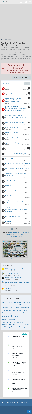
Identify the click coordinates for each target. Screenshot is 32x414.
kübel (7, 310)
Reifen (18, 313)
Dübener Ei (4, 305)
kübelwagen (12, 310)
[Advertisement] (16, 21)
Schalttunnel (24, 313)
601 (3, 302)
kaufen (18, 307)
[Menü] (29, 2)
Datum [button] (7, 84)
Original (25, 310)
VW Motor (27, 324)
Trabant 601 (12, 319)
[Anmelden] (25, 2)
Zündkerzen (8, 288)
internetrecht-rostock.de (20, 234)
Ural (9, 324)
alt (12, 302)
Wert (12, 327)
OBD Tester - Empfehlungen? (13, 273)
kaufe (14, 307)
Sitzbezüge (4, 316)
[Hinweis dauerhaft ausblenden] (29, 65)
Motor (19, 310)
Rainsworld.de (8, 234)
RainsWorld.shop (14, 233)
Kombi (3, 310)
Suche (8, 316)
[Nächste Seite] (20, 229)
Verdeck (12, 324)
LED (16, 310)
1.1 (7, 302)
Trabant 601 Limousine (8, 322)
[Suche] (21, 2)
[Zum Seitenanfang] (29, 411)
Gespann (16, 305)
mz (22, 310)
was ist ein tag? (6, 327)
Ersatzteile (10, 305)
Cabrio (28, 302)
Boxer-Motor (22, 302)
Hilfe (20, 305)
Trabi (17, 322)
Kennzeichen (25, 308)
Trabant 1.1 (23, 316)
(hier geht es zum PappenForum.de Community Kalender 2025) (17, 69)
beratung (16, 302)
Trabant (15, 316)
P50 (29, 310)
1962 (10, 302)
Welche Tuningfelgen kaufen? (13, 278)
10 (5, 302)
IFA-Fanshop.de (24, 233)
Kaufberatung (7, 307)
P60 (3, 313)
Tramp (21, 322)
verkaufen (22, 324)
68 (17, 229)
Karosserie (25, 305)
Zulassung (22, 327)
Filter (28, 83)
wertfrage (16, 327)
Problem (7, 313)
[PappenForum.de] (4, 2)
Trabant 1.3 (4, 319)
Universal (4, 324)
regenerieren (13, 313)
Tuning (24, 322)
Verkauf (16, 325)
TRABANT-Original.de (16, 236)
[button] (29, 77)
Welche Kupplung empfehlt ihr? (14, 269)
